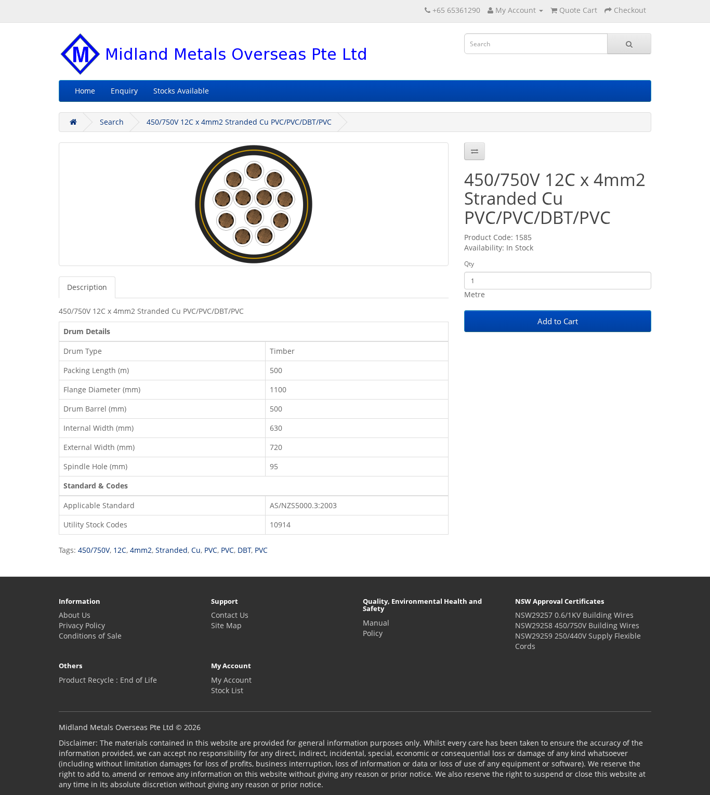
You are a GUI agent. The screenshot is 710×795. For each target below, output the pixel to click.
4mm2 (141, 550)
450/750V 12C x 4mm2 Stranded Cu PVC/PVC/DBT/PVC (239, 122)
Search (112, 122)
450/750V (94, 550)
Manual (376, 623)
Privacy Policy (82, 625)
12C (119, 550)
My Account (231, 680)
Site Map (226, 625)
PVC (210, 550)
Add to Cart (557, 321)
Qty (469, 263)
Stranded (171, 550)
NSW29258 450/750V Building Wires (577, 625)
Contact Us (229, 615)
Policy (373, 633)
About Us (74, 615)
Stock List (227, 690)
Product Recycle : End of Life (108, 680)
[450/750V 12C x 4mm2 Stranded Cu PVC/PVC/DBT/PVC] (254, 204)
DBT (244, 550)
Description (87, 287)
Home (85, 91)
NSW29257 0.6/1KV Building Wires (574, 615)
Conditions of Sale (90, 636)
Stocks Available (181, 91)
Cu (196, 550)
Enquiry (124, 91)
